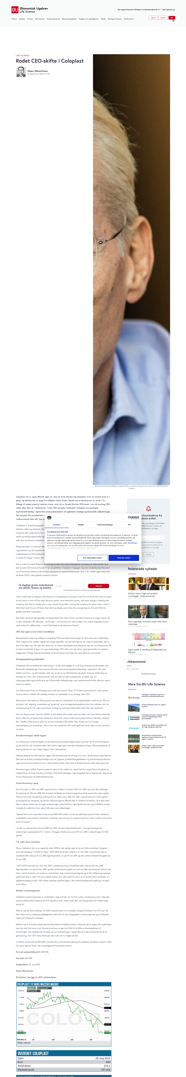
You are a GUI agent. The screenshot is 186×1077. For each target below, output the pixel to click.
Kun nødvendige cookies (92, 558)
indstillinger (132, 543)
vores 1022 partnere (59, 535)
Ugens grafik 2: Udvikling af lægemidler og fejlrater (147, 650)
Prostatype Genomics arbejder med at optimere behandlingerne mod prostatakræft (154, 717)
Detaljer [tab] (81, 525)
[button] (173, 21)
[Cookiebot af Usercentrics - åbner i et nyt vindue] (129, 517)
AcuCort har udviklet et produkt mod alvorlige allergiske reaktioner (154, 726)
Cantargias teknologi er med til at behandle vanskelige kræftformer (153, 695)
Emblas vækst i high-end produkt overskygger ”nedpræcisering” (142, 594)
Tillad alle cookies (123, 558)
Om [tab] (129, 525)
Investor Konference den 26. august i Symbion (154, 705)
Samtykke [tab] (56, 525)
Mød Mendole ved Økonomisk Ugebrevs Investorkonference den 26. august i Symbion (154, 737)
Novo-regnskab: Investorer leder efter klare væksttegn (147, 622)
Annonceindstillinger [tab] (105, 525)
